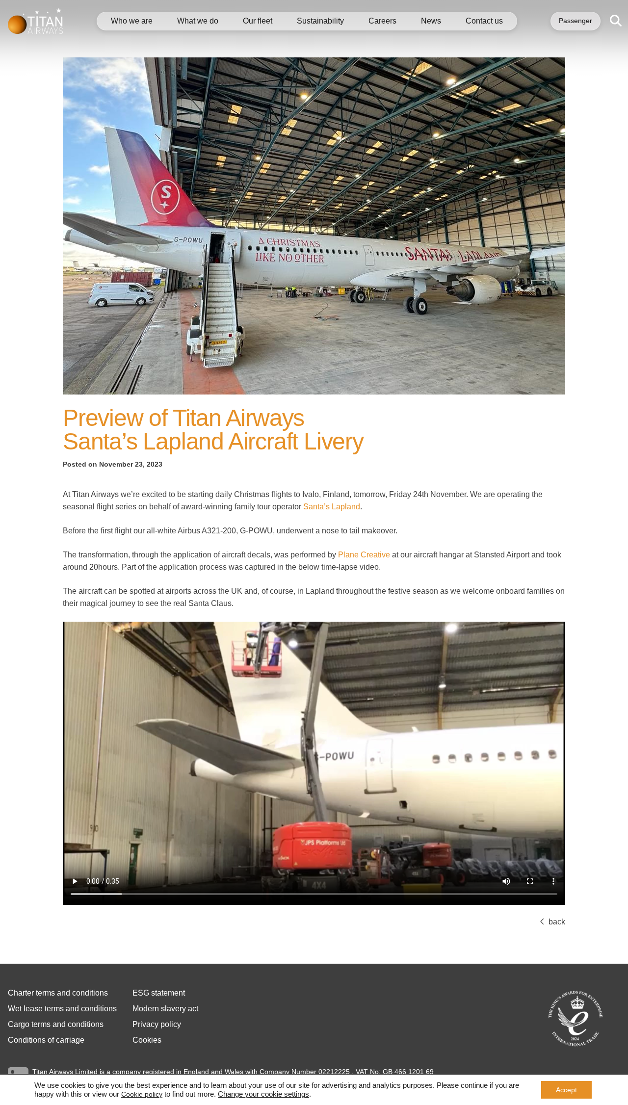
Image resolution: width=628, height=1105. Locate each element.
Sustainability (320, 21)
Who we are (132, 21)
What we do (197, 21)
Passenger (575, 21)
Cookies (146, 1040)
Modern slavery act (165, 1008)
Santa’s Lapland (331, 506)
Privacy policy (156, 1024)
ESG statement (158, 993)
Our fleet (257, 21)
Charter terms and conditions (58, 993)
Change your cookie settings (263, 1094)
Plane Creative (364, 555)
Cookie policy (141, 1094)
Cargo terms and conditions (56, 1024)
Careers (382, 21)
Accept (566, 1090)
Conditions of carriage (46, 1040)
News (431, 21)
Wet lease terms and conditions (62, 1008)
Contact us (484, 21)
